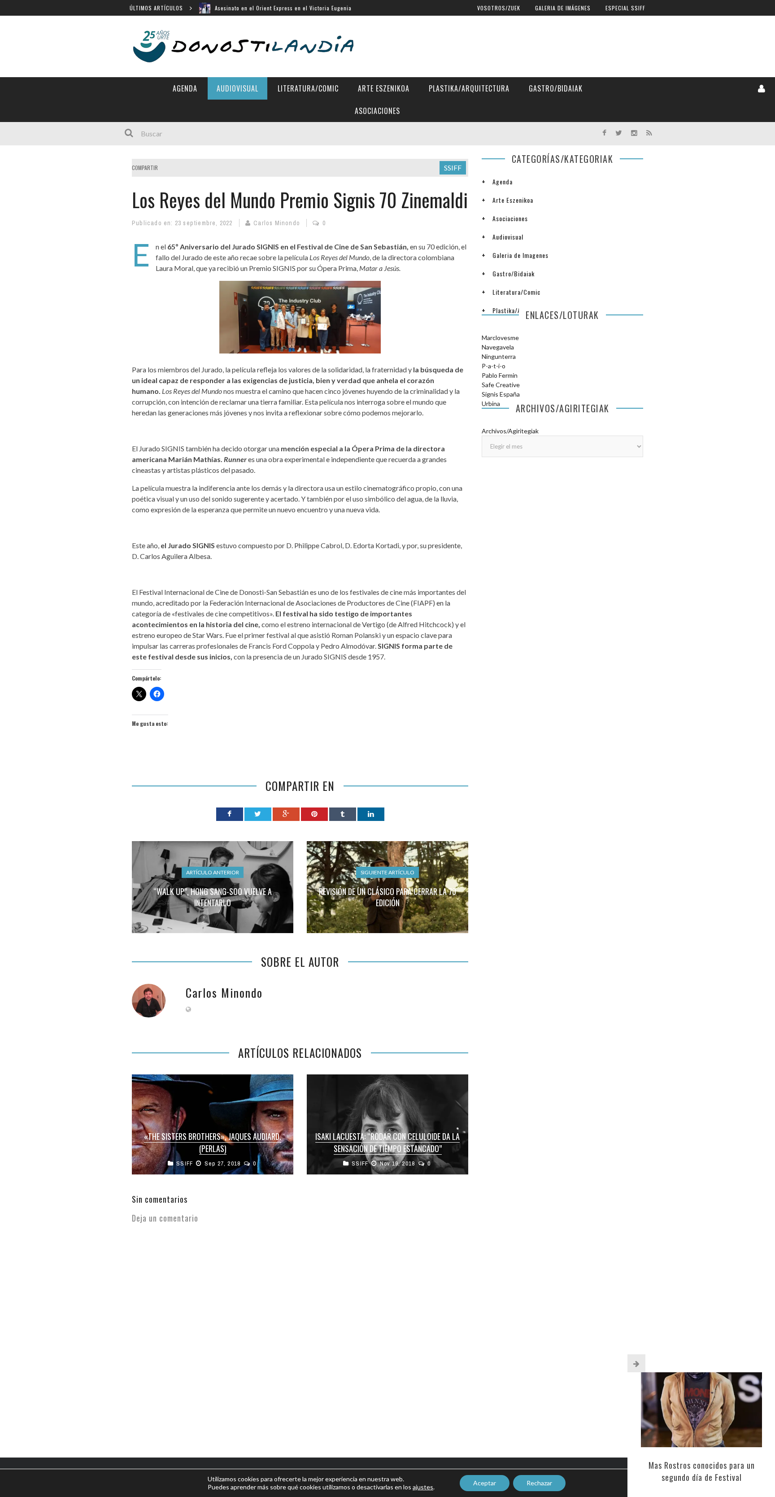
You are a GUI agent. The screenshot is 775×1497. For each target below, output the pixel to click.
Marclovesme (500, 337)
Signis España (501, 394)
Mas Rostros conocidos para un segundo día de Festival (702, 1471)
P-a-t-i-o (493, 366)
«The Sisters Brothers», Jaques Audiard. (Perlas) (212, 1142)
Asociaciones (377, 110)
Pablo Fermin (500, 375)
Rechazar (539, 1483)
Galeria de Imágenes (563, 8)
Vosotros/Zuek (498, 8)
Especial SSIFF (625, 8)
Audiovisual (237, 88)
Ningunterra (499, 356)
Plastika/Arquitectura (469, 88)
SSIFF (453, 167)
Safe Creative (501, 384)
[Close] (636, 1363)
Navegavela (498, 347)
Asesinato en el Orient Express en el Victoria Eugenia (283, 8)
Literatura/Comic (308, 88)
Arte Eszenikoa (383, 88)
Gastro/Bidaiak (556, 88)
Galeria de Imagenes (520, 255)
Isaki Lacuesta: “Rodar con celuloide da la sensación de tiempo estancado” (387, 1142)
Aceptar (484, 1483)
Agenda (185, 88)
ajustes (423, 1487)
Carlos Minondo (276, 223)
